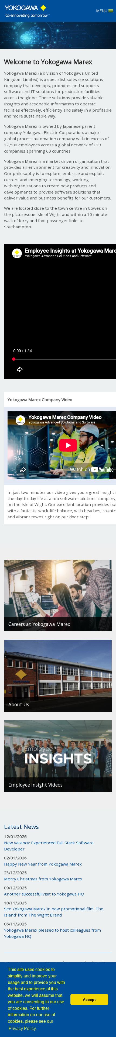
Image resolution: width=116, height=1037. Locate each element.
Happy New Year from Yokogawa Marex (43, 864)
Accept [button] (89, 999)
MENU (102, 10)
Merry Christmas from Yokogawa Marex (43, 878)
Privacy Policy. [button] (23, 1028)
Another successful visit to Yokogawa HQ (44, 894)
